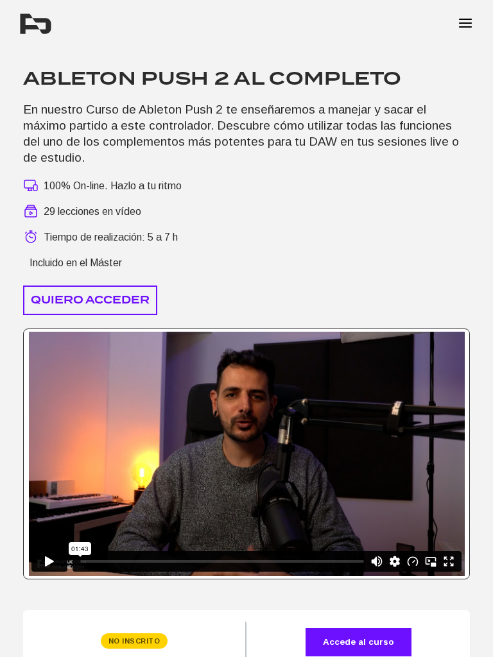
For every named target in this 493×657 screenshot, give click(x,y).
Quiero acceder (90, 300)
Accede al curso (358, 642)
